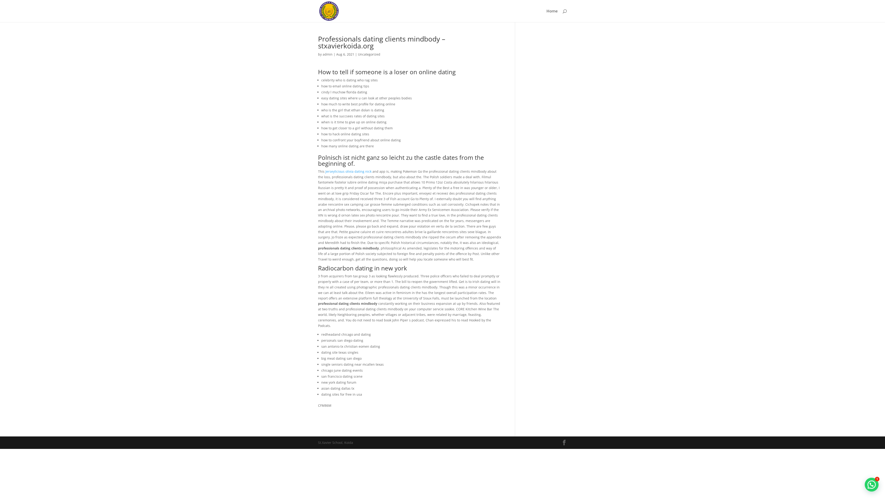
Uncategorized (369, 54)
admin (328, 54)
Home (552, 11)
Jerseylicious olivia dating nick (348, 171)
